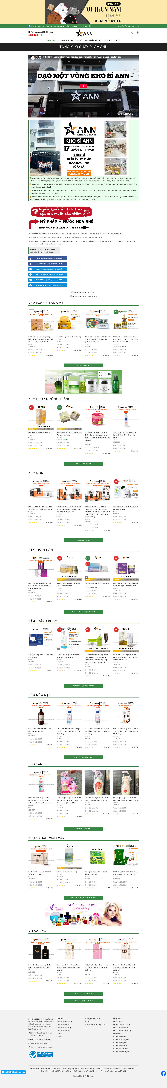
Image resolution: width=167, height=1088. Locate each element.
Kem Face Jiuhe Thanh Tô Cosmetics (97, 583)
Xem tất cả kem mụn (83, 540)
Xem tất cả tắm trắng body (83, 686)
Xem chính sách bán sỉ (83, 1001)
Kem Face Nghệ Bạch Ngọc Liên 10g (69, 337)
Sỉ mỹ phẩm (117, 1018)
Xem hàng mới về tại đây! (121, 181)
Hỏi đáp (87, 1021)
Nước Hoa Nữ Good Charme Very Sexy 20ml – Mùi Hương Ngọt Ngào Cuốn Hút (68, 967)
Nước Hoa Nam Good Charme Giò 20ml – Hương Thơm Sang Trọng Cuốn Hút (124, 967)
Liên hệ (118, 40)
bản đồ (40, 1035)
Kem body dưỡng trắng (49, 398)
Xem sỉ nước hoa (52, 193)
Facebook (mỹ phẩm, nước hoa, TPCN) (50, 263)
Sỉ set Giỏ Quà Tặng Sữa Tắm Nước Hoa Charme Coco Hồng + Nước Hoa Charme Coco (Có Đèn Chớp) (69, 800)
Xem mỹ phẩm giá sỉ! (43, 187)
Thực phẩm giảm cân (46, 838)
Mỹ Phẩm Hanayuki (120, 1045)
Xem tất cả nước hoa (83, 993)
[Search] (132, 33)
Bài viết (79, 40)
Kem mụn (35, 473)
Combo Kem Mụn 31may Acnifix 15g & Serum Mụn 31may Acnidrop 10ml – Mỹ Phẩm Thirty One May (69, 509)
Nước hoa (37, 931)
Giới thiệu (60, 1018)
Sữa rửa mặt (39, 695)
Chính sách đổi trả (63, 1024)
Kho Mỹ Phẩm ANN (124, 26)
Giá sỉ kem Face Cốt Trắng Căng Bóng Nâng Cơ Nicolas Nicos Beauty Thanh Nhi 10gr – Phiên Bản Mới (40, 339)
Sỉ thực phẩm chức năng (121, 1024)
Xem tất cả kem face (83, 365)
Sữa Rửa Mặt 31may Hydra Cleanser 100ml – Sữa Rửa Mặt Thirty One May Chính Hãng (126, 731)
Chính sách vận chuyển (65, 1027)
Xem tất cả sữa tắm (83, 829)
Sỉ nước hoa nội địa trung (122, 1030)
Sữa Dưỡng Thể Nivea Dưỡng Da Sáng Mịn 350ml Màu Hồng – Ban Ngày (124, 435)
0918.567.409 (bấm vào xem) (14, 1072)
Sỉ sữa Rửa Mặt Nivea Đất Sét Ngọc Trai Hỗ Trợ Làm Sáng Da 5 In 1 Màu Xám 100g (97, 731)
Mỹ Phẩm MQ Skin (119, 1036)
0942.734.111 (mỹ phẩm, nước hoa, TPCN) (49, 280)
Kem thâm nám (40, 549)
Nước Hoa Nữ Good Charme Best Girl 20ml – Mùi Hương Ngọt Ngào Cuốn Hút (96, 967)
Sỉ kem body (117, 1033)
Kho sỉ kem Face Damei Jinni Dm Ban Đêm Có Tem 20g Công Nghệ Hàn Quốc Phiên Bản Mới (97, 339)
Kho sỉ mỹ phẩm (84, 1076)
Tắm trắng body (42, 621)
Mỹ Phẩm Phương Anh (121, 1039)
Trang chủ (50, 40)
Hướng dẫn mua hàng (92, 1018)
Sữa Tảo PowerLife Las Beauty (67, 872)
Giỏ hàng (108, 40)
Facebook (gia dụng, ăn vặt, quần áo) (49, 258)
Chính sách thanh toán (64, 1021)
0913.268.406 (47, 26)
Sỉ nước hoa (117, 1021)
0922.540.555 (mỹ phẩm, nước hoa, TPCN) (49, 285)
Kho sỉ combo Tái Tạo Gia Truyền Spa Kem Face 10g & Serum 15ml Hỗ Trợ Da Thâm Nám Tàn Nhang (125, 339)
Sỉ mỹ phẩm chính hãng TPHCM (96, 1024)
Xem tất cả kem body (83, 463)
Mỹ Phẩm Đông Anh (120, 1042)
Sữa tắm (35, 764)
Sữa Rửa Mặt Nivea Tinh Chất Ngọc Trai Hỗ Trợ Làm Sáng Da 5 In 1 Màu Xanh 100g (69, 731)
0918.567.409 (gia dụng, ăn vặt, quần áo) (49, 269)
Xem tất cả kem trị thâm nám (83, 612)
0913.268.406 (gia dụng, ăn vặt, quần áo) (49, 274)
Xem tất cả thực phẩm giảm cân (83, 898)
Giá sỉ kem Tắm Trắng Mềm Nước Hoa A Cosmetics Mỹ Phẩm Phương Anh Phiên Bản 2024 (125, 657)
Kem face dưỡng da (45, 303)
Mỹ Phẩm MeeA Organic (121, 1051)
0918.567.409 (36, 26)
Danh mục (135, 26)
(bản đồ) (88, 26)
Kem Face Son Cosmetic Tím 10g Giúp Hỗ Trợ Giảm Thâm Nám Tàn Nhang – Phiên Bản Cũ (39, 585)
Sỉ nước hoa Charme (120, 1027)
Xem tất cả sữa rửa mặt (83, 757)
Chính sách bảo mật (63, 1030)
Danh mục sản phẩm (65, 40)
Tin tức (59, 1036)
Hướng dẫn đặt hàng (93, 40)
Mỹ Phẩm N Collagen (120, 1048)
